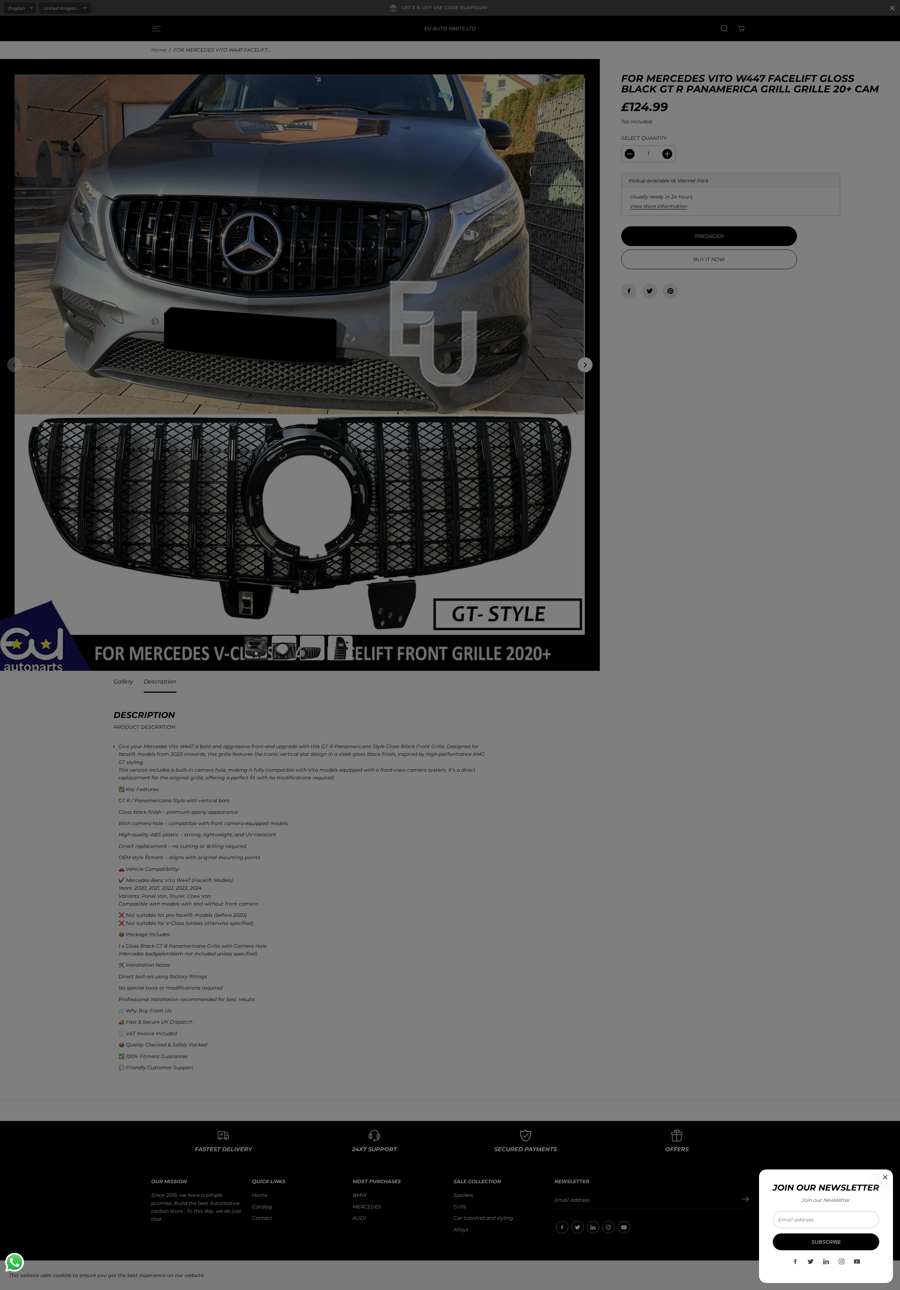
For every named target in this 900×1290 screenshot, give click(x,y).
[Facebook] (795, 1261)
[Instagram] (841, 1261)
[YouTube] (857, 1261)
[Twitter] (810, 1261)
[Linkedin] (826, 1261)
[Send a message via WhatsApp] (15, 1262)
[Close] (885, 1177)
